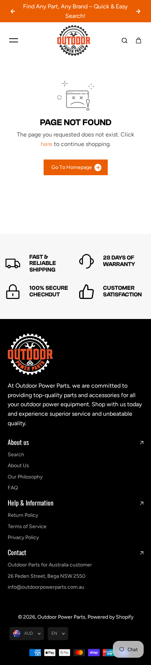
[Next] (138, 11)
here (46, 144)
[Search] (125, 40)
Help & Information (31, 503)
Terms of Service (27, 526)
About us (18, 442)
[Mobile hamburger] (13, 40)
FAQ (13, 488)
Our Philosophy (25, 477)
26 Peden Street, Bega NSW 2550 (46, 576)
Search (16, 454)
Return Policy (23, 515)
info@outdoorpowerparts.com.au (46, 587)
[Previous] (13, 11)
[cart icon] (139, 40)
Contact (17, 552)
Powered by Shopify (110, 617)
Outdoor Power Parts (61, 617)
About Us (18, 465)
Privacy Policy (23, 537)
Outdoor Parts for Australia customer (50, 565)
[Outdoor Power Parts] (75, 40)
